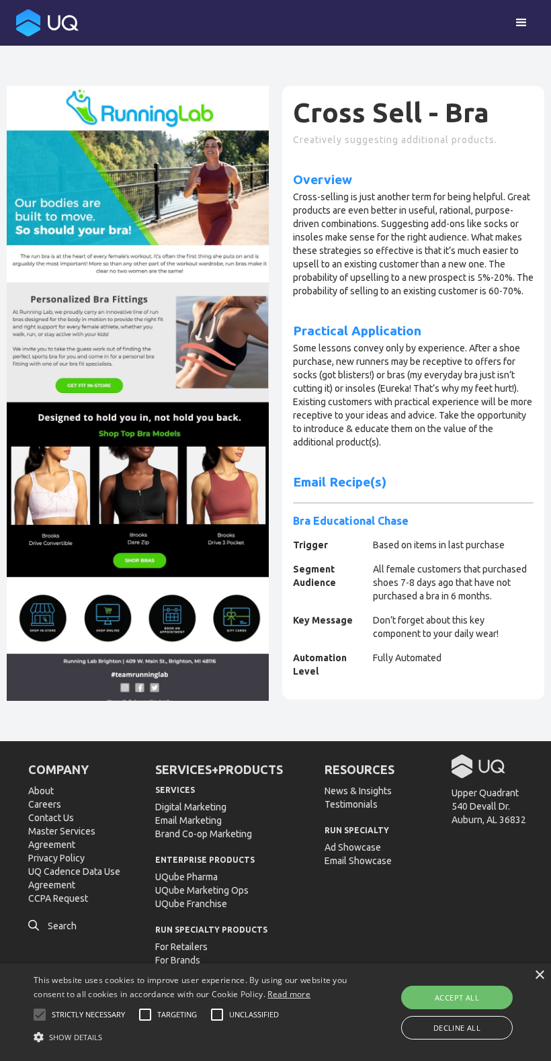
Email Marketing (188, 820)
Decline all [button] (456, 1028)
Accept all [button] (457, 997)
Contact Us (51, 817)
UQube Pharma (186, 877)
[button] (521, 23)
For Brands (177, 960)
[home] (47, 23)
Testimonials (351, 804)
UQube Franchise (191, 903)
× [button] (539, 975)
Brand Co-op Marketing (203, 834)
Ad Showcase (353, 847)
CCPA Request (58, 898)
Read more (288, 994)
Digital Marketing (190, 807)
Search (52, 926)
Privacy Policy (56, 858)
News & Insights (358, 791)
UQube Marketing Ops (202, 890)
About (41, 791)
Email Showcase (358, 860)
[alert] (275, 1012)
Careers (44, 804)
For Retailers (181, 946)
